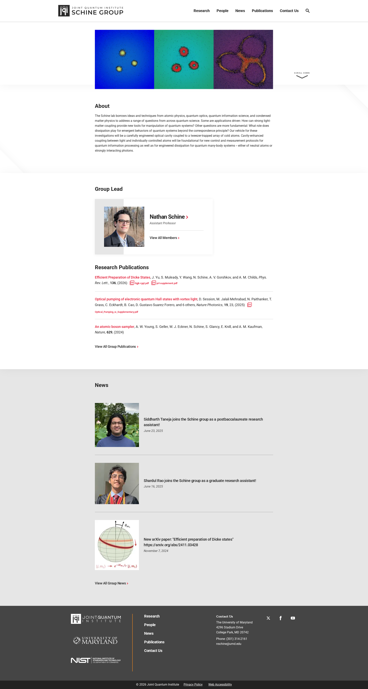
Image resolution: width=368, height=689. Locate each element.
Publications (262, 10)
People (222, 10)
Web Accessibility (220, 684)
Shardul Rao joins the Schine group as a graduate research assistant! (200, 480)
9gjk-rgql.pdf (142, 283)
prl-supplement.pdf (167, 283)
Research (202, 10)
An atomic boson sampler (114, 327)
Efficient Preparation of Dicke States (122, 277)
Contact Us (289, 10)
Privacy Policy (193, 684)
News (240, 10)
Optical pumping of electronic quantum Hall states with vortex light (146, 299)
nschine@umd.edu (228, 644)
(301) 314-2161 (236, 639)
